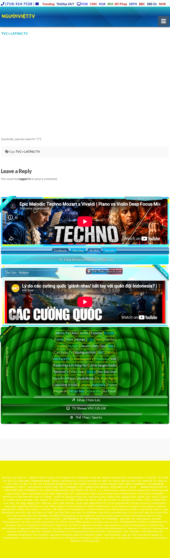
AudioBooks (86, 378)
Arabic (84, 333)
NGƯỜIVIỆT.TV (18, 16)
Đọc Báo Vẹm (107, 372)
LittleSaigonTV (83, 359)
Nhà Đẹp (78, 250)
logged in (24, 179)
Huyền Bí (60, 391)
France (112, 385)
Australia (98, 385)
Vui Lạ (91, 372)
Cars (90, 339)
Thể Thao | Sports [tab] (88, 417)
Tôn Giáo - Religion (17, 272)
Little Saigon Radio (103, 365)
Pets (96, 346)
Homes (80, 339)
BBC (101, 352)
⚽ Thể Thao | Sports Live (104, 271)
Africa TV (63, 333)
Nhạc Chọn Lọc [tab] (88, 400)
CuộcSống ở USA (65, 385)
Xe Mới (94, 250)
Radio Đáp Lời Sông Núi (70, 365)
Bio (103, 346)
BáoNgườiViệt (85, 352)
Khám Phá (94, 391)
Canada (84, 385)
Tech (99, 339)
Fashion (110, 339)
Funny (59, 339)
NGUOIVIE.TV (36, 487)
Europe (109, 333)
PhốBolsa (102, 359)
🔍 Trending (162, 271)
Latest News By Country (163, 371)
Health (86, 346)
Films (69, 339)
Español (96, 333)
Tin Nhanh (60, 250)
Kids (111, 346)
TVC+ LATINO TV (28, 151)
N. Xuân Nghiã (107, 378)
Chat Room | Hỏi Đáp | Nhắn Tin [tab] (88, 259)
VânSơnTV (61, 372)
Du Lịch (109, 250)
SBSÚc (111, 352)
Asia (74, 333)
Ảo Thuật (109, 391)
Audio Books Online (7, 362)
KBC (114, 359)
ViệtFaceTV (61, 359)
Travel (61, 346)
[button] (163, 21)
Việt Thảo (78, 372)
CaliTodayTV (63, 352)
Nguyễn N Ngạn (64, 378)
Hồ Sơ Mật (77, 391)
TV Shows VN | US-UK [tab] (89, 408)
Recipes (73, 346)
